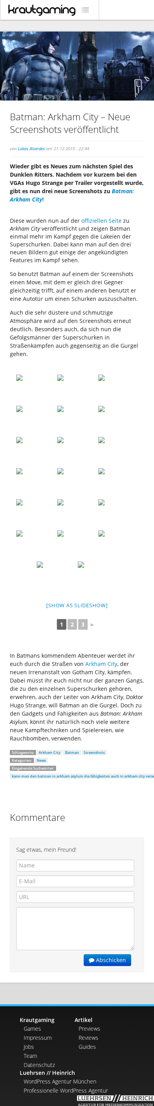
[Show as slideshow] (76, 605)
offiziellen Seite (101, 220)
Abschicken (110, 960)
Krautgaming (37, 1020)
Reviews (88, 1037)
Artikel (83, 1020)
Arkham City (101, 664)
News (41, 760)
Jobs (29, 1046)
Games (32, 1028)
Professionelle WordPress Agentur (66, 1090)
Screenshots (94, 752)
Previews (89, 1028)
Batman (72, 752)
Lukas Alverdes (31, 148)
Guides (87, 1046)
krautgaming (41, 10)
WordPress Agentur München (60, 1081)
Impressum (38, 1037)
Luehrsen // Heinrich (47, 1072)
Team (30, 1055)
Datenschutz (39, 1065)
